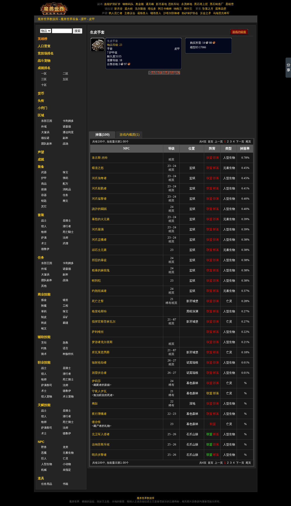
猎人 (44, 226)
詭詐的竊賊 (99, 209)
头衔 (41, 100)
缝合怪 (96, 422)
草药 (44, 311)
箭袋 (44, 189)
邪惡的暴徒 (99, 260)
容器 (44, 195)
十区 (44, 84)
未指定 (67, 469)
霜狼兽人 (142, 13)
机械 (44, 469)
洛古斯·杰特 (100, 157)
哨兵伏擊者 (99, 454)
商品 (44, 183)
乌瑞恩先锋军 (221, 13)
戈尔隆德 (140, 8)
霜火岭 (129, 8)
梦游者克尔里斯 (102, 342)
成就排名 (44, 68)
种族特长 (68, 354)
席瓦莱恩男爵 (101, 352)
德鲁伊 (45, 249)
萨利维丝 (98, 331)
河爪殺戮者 (99, 188)
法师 (65, 237)
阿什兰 (188, 8)
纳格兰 (178, 8)
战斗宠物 (44, 60)
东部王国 (46, 120)
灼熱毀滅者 (99, 290)
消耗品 (67, 189)
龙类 (65, 447)
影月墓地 (161, 4)
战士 (44, 220)
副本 (65, 138)
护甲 (44, 178)
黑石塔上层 (201, 4)
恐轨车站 (173, 4)
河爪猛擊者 (99, 198)
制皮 (44, 317)
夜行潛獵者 (99, 413)
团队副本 (46, 143)
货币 (41, 93)
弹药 (65, 178)
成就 (41, 159)
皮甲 (92, 19)
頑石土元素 (99, 250)
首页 (210, 141)
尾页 (248, 141)
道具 (41, 478)
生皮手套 (112, 41)
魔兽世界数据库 (48, 19)
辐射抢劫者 (99, 362)
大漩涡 (45, 132)
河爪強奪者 (99, 178)
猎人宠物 (46, 396)
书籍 (65, 484)
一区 (44, 73)
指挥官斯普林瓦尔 (103, 321)
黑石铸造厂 (216, 4)
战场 (65, 143)
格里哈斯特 (99, 311)
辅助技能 (44, 337)
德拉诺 (45, 138)
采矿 (65, 317)
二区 (65, 73)
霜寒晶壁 (220, 8)
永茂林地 (186, 4)
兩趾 (95, 403)
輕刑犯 (96, 280)
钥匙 (44, 200)
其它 (44, 206)
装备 (41, 166)
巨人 (44, 458)
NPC (41, 442)
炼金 (44, 300)
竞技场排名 (46, 53)
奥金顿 (139, 4)
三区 (44, 79)
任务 (65, 195)
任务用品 (46, 484)
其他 (44, 285)
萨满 (44, 237)
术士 (44, 243)
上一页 (219, 141)
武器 (44, 172)
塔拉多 (152, 8)
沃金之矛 (205, 13)
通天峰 (150, 4)
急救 (65, 342)
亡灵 (65, 458)
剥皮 (44, 322)
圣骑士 (67, 220)
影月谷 (118, 8)
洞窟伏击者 (99, 372)
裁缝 (65, 322)
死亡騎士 (68, 232)
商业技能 (44, 294)
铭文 (44, 328)
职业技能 (44, 362)
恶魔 (44, 452)
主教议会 (129, 13)
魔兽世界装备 (69, 19)
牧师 (44, 232)
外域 (44, 126)
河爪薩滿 (98, 229)
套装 (41, 215)
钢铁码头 (128, 4)
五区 (65, 79)
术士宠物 (68, 396)
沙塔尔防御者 (171, 13)
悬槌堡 (230, 4)
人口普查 (44, 46)
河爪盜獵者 (99, 239)
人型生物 (46, 464)
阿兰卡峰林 (165, 8)
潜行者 (67, 226)
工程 (65, 305)
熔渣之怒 (98, 168)
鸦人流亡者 (115, 13)
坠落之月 (207, 8)
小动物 (67, 464)
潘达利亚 (68, 132)
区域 (41, 115)
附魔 (44, 305)
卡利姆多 (68, 120)
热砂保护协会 (190, 13)
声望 (41, 152)
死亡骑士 (68, 379)
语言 (65, 348)
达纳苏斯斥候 (101, 444)
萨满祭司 (46, 385)
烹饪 (44, 342)
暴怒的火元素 (101, 219)
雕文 (65, 200)
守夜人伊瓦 (99, 391)
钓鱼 (44, 348)
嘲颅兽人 (155, 13)
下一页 (240, 141)
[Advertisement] (219, 82)
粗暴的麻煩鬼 (101, 270)
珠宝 (65, 172)
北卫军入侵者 (101, 434)
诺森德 (67, 126)
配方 (65, 183)
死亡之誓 (98, 301)
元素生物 (68, 452)
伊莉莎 (96, 381)
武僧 (65, 243)
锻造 (65, 300)
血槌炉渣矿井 (112, 4)
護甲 (84, 19)
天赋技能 (44, 405)
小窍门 (42, 108)
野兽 (44, 447)
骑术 (44, 354)
